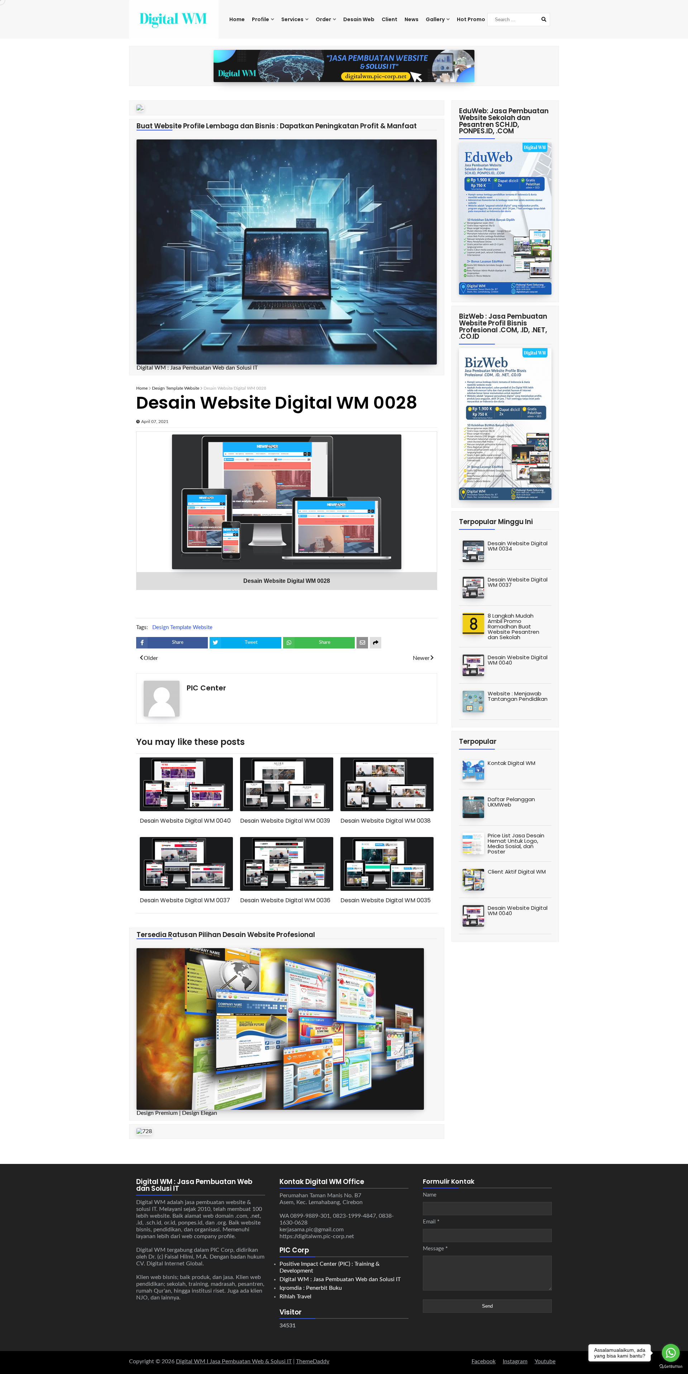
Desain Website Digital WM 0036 (285, 900)
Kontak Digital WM (511, 763)
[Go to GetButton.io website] (670, 1366)
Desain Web (358, 19)
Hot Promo (471, 19)
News (412, 19)
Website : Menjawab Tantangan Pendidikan (518, 696)
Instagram (515, 1361)
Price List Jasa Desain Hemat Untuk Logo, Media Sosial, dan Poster (516, 843)
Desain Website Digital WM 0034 (518, 545)
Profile (260, 19)
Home (237, 19)
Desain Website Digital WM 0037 (185, 900)
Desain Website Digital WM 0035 (385, 900)
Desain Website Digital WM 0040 (185, 821)
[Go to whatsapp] (671, 1353)
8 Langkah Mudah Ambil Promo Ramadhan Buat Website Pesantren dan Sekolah (513, 626)
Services (292, 19)
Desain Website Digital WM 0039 (285, 821)
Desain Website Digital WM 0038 (385, 821)
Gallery (435, 19)
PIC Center (206, 688)
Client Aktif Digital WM (517, 871)
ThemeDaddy (312, 1361)
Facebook (484, 1361)
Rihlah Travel (295, 1296)
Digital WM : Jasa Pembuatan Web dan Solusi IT (340, 1279)
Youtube (545, 1361)
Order (323, 19)
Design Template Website (175, 388)
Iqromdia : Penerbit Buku (311, 1288)
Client (389, 19)
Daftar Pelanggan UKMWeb (511, 801)
